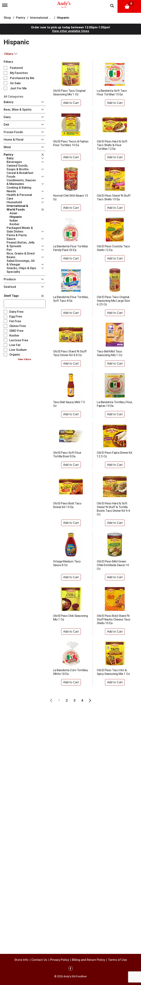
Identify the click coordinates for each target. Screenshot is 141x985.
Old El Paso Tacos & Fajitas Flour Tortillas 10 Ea (70, 143)
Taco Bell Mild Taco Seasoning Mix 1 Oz (109, 353)
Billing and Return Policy (88, 960)
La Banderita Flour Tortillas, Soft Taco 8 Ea (70, 298)
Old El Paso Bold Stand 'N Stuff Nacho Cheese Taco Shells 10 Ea (113, 619)
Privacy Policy (59, 960)
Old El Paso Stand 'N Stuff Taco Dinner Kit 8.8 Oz (70, 353)
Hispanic (63, 17)
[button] (42, 102)
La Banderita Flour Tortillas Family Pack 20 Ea (70, 248)
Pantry (20, 17)
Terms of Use (117, 960)
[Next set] (90, 700)
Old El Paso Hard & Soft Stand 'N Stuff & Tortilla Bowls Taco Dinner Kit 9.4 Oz (113, 508)
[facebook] (70, 969)
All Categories (13, 96)
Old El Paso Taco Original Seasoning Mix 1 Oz (69, 92)
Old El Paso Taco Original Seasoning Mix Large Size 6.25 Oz (113, 300)
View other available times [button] (70, 31)
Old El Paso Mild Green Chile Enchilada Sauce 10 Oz (113, 565)
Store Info (21, 960)
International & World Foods (49, 17)
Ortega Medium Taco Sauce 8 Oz (67, 563)
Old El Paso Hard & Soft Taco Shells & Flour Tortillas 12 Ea (112, 145)
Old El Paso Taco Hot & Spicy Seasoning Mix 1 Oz (113, 672)
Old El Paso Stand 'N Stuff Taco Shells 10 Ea (113, 197)
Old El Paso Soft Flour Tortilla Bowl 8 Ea (67, 454)
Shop (7, 17)
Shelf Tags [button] (11, 296)
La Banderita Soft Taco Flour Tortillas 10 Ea (112, 92)
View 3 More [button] (24, 359)
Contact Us (39, 960)
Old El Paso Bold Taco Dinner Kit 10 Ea (67, 505)
